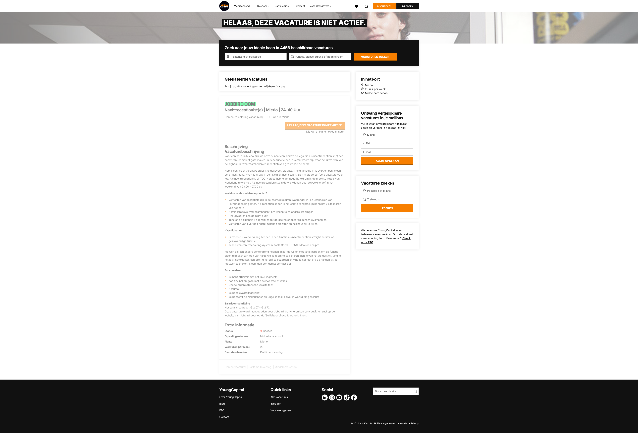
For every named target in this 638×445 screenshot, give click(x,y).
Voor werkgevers (280, 410)
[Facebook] (354, 397)
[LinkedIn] (325, 397)
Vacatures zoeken (375, 56)
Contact (300, 5)
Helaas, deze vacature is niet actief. (314, 125)
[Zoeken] (367, 6)
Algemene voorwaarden (395, 423)
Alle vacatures (279, 397)
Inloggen (407, 6)
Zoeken (387, 208)
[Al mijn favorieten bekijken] (356, 6)
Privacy (415, 423)
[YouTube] (340, 397)
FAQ (221, 410)
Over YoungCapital (231, 397)
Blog (222, 403)
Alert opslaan (387, 160)
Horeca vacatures (235, 367)
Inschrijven (384, 6)
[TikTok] (347, 397)
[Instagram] (332, 397)
